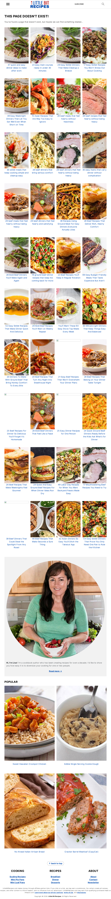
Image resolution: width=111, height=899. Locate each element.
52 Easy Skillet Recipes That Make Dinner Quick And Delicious (16, 329)
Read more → (55, 671)
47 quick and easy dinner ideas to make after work (16, 68)
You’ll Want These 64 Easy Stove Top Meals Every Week (68, 329)
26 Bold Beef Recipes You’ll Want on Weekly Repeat (42, 329)
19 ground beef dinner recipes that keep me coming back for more (42, 278)
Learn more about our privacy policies (49, 892)
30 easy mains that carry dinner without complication (94, 173)
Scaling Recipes (18, 877)
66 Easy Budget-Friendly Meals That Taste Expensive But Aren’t (94, 278)
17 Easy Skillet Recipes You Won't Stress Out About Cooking (94, 68)
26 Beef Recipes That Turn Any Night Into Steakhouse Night (42, 380)
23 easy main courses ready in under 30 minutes (42, 68)
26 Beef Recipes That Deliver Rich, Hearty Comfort (94, 224)
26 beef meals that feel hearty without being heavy (16, 224)
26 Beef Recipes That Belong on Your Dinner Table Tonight (94, 380)
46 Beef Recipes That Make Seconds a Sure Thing (42, 542)
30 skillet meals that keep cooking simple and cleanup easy (17, 173)
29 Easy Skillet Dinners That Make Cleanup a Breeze (68, 68)
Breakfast (55, 877)
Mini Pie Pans (17, 879)
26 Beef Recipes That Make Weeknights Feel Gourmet (16, 488)
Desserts (55, 882)
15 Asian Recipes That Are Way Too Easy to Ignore (42, 119)
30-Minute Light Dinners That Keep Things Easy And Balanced (94, 329)
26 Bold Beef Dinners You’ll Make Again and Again (16, 278)
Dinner (55, 879)
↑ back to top (55, 863)
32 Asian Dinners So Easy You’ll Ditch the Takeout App (68, 542)
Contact (93, 879)
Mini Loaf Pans (17, 882)
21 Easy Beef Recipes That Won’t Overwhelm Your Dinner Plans (68, 380)
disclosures (81, 892)
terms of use (68, 892)
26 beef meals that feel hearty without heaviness (68, 119)
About (93, 877)
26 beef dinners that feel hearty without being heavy (68, 173)
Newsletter (93, 882)
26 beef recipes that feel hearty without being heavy (94, 119)
